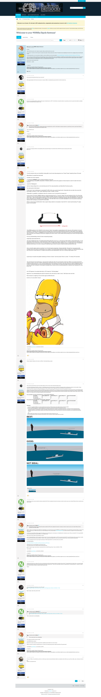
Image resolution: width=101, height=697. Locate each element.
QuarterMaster (33, 346)
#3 (83, 99)
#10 (83, 523)
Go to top (82, 685)
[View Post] (38, 125)
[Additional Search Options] (82, 8)
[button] (28, 168)
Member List (32, 16)
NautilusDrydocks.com (33, 14)
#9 (83, 499)
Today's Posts (19, 16)
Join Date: (19, 59)
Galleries (43, 14)
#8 (83, 383)
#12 (83, 585)
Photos (32, 37)
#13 (83, 609)
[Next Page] (74, 40)
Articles (24, 14)
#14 (83, 632)
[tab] (18, 37)
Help (73, 685)
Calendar (36, 16)
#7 (83, 359)
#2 (83, 75)
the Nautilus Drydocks (72, 23)
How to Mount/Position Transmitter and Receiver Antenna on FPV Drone (68, 55)
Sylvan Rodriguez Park (59, 530)
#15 (83, 657)
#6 (83, 171)
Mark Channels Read (25, 16)
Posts (19, 37)
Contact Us (77, 685)
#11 (83, 561)
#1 (83, 46)
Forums (18, 14)
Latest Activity (25, 37)
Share (22, 62)
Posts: (19, 60)
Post (21, 64)
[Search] (84, 8)
